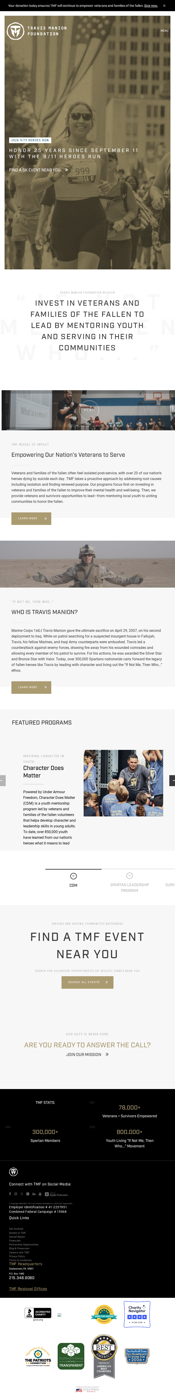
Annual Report (17, 1236)
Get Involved (16, 1228)
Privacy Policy (17, 1256)
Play (89, 410)
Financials (15, 1240)
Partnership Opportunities (24, 1244)
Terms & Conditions (20, 1260)
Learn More (28, 518)
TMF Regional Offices (28, 1289)
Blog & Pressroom (19, 1248)
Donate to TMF (17, 1232)
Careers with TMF (19, 1252)
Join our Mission (83, 1055)
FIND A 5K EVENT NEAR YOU (35, 170)
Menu (164, 31)
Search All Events (84, 982)
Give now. (151, 6)
